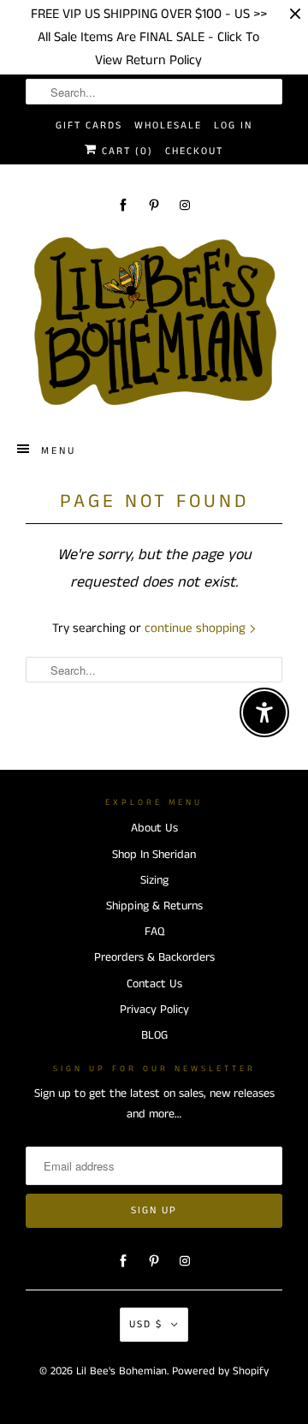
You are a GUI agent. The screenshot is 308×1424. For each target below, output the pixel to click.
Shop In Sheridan (154, 854)
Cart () (125, 151)
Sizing (154, 880)
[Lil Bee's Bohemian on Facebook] (123, 205)
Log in (233, 125)
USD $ (146, 1324)
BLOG (154, 1035)
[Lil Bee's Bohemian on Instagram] (185, 205)
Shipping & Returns (154, 906)
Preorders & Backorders (154, 957)
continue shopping (197, 628)
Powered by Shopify (220, 1371)
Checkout (194, 151)
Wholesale (168, 125)
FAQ (154, 931)
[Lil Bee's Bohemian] (154, 322)
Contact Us (154, 983)
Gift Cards (89, 125)
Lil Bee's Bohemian (121, 1371)
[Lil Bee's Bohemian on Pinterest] (154, 205)
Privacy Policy (154, 1009)
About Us (154, 828)
